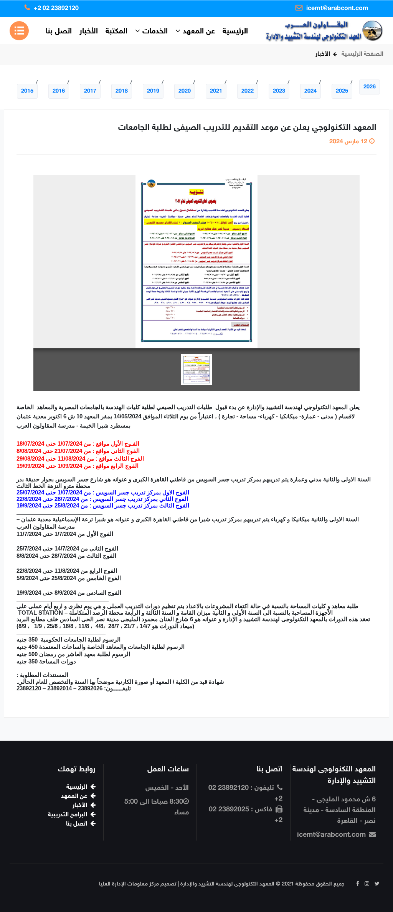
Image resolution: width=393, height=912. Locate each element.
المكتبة (116, 31)
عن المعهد (74, 796)
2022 (247, 91)
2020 (184, 91)
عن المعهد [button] (197, 31)
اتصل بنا (59, 31)
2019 (153, 91)
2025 (342, 91)
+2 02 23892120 (56, 8)
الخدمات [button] (154, 31)
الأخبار (88, 31)
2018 (122, 91)
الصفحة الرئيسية (362, 54)
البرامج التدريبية (67, 815)
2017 (90, 91)
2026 (369, 87)
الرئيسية (235, 31)
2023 (279, 91)
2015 (27, 91)
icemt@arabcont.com (337, 8)
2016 (59, 91)
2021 (216, 91)
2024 (310, 91)
